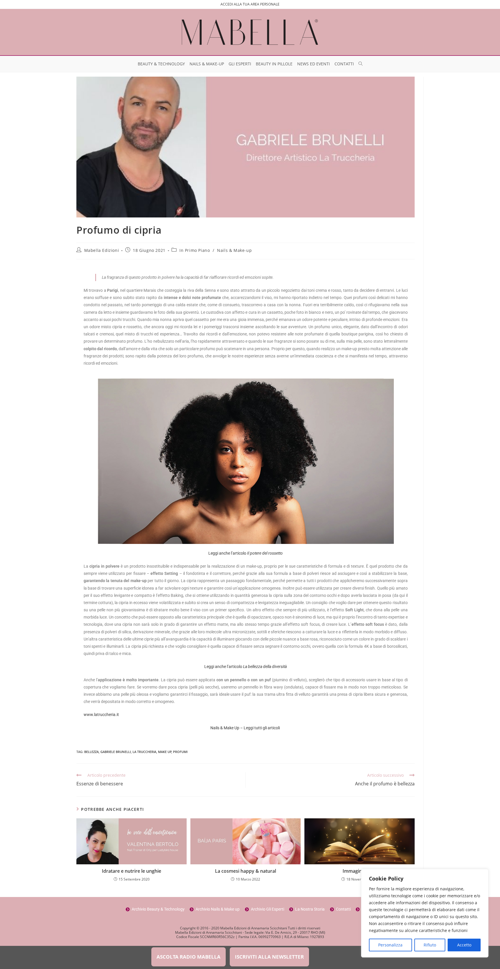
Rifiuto (430, 945)
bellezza (91, 752)
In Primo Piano (194, 250)
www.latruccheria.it (101, 714)
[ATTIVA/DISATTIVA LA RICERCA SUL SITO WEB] (360, 64)
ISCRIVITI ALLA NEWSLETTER (269, 956)
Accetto (464, 945)
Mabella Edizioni (101, 250)
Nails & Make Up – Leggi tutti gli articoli (245, 728)
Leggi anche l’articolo (245, 553)
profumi (180, 752)
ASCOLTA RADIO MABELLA (188, 956)
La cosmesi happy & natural (245, 871)
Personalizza (390, 945)
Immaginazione (359, 871)
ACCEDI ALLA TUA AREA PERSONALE (250, 4)
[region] (424, 913)
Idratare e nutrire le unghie (131, 871)
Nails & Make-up (234, 250)
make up (165, 752)
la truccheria (144, 752)
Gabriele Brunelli (115, 752)
